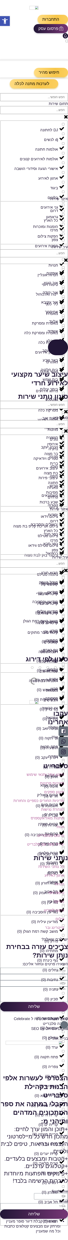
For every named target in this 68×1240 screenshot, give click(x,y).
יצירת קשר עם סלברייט (45, 844)
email (63, 1201)
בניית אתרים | (57, 1038)
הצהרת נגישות (52, 809)
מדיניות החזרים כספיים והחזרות (38, 801)
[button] (53, 19)
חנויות (59, 884)
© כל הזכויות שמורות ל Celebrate (41, 1019)
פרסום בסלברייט (50, 835)
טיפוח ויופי (56, 893)
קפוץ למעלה (58, 1019)
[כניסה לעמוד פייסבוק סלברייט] (63, 731)
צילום (60, 919)
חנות (60, 827)
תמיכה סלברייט (55, 1024)
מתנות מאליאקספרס (47, 818)
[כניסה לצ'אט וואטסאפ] (63, 741)
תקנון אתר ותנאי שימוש (45, 774)
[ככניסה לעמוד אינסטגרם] (63, 752)
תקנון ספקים (54, 792)
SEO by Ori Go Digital (49, 1028)
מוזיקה (59, 901)
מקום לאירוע (54, 910)
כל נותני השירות (51, 866)
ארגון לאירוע (54, 875)
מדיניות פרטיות (52, 783)
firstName (60, 1191)
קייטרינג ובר (54, 928)
